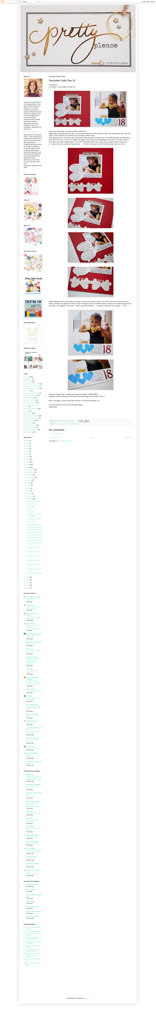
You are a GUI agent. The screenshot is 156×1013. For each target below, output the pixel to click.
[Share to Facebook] (86, 421)
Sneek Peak (31, 506)
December (30, 469)
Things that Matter (32, 657)
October (30, 475)
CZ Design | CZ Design (33, 596)
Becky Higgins (31, 848)
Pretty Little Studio (31, 395)
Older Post (128, 437)
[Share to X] (84, 421)
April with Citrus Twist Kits (33, 748)
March (29, 493)
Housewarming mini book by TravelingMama (33, 950)
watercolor (28, 432)
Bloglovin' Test (30, 865)
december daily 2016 (32, 418)
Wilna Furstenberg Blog (33, 642)
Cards (27, 377)
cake (26, 411)
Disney (27, 391)
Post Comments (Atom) (64, 441)
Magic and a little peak (32, 873)
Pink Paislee (30, 774)
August (29, 480)
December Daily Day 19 (34, 535)
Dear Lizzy (29, 649)
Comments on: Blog (32, 801)
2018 (27, 454)
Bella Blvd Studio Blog (33, 784)
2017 (27, 456)
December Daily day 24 (34, 519)
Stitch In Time (30, 689)
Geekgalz (29, 696)
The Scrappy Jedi (31, 704)
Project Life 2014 (30, 400)
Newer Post (53, 437)
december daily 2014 (32, 416)
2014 (27, 464)
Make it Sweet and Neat (33, 911)
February (30, 496)
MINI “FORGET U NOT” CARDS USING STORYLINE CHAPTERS (33, 804)
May (28, 488)
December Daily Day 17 (34, 540)
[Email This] (79, 421)
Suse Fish (29, 669)
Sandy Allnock (31, 623)
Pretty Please (29, 398)
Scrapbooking (74, 424)
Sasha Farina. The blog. (33, 761)
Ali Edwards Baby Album (33, 931)
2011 (27, 580)
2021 (27, 446)
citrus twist (28, 413)
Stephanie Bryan (31, 721)
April (29, 491)
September (31, 477)
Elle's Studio (30, 826)
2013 (27, 467)
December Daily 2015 (32, 388)
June (29, 485)
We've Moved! (30, 796)
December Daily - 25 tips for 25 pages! (33, 942)
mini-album (28, 423)
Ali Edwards (30, 605)
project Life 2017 (30, 427)
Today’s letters (30, 644)
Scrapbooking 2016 (31, 409)
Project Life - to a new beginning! (34, 515)
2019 (27, 451)
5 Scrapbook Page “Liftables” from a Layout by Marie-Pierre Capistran (33, 682)
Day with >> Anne (31, 858)
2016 (27, 459)
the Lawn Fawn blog (32, 906)
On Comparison (30, 756)
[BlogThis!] (82, 421)
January (30, 499)
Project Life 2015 (30, 402)
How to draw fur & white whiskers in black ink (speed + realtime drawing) (33, 627)
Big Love (28, 763)
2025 (27, 440)
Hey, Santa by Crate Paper (33, 813)
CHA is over (30, 521)
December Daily (65, 424)
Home (91, 437)
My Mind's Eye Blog (32, 863)
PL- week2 (30, 512)
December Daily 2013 (32, 386)
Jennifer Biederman (32, 916)
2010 (27, 582)
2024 (27, 443)
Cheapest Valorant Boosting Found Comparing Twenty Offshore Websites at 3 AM (33, 777)
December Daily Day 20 (34, 532)
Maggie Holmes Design (33, 634)
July (28, 483)
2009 (27, 585)
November (30, 472)
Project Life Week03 (33, 501)
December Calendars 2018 (33, 691)
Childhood (28, 379)
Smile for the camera (32, 843)
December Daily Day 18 (34, 537)
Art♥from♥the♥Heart (32, 885)
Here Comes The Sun (32, 393)
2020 (27, 448)
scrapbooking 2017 (31, 430)
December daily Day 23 (34, 524)
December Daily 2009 (32, 384)
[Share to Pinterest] (88, 421)
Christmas (57, 424)
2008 (27, 588)
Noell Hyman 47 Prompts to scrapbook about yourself (33, 955)
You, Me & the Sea (31, 723)
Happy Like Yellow (32, 714)
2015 (27, 462)
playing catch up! (32, 504)
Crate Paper (30, 811)
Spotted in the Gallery (32, 836)
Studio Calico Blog (32, 835)
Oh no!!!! (29, 509)
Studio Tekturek (31, 857)
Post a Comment (57, 433)
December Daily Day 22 (34, 527)
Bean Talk (29, 818)
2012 (27, 577)
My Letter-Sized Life (32, 738)
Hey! (27, 716)
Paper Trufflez (30, 901)
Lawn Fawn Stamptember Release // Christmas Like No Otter (33, 707)
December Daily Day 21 (34, 529)
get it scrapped (30, 420)
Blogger (86, 998)
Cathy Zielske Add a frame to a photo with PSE (33, 938)
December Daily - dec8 (34, 573)
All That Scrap (30, 746)
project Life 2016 (30, 425)
